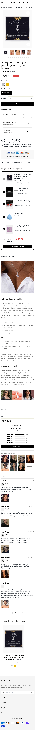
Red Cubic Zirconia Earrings (22, 201)
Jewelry (10, 7)
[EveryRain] (17, 2)
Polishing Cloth (18, 213)
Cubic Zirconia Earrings (21, 188)
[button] (5, 71)
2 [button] (15, 613)
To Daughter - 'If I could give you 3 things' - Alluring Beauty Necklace (13, 656)
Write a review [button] (17, 447)
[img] (5, 481)
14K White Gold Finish (3, 84)
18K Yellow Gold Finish (7, 84)
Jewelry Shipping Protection (22, 226)
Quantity (3, 98)
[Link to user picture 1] (5, 498)
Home (3, 7)
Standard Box (6, 93)
